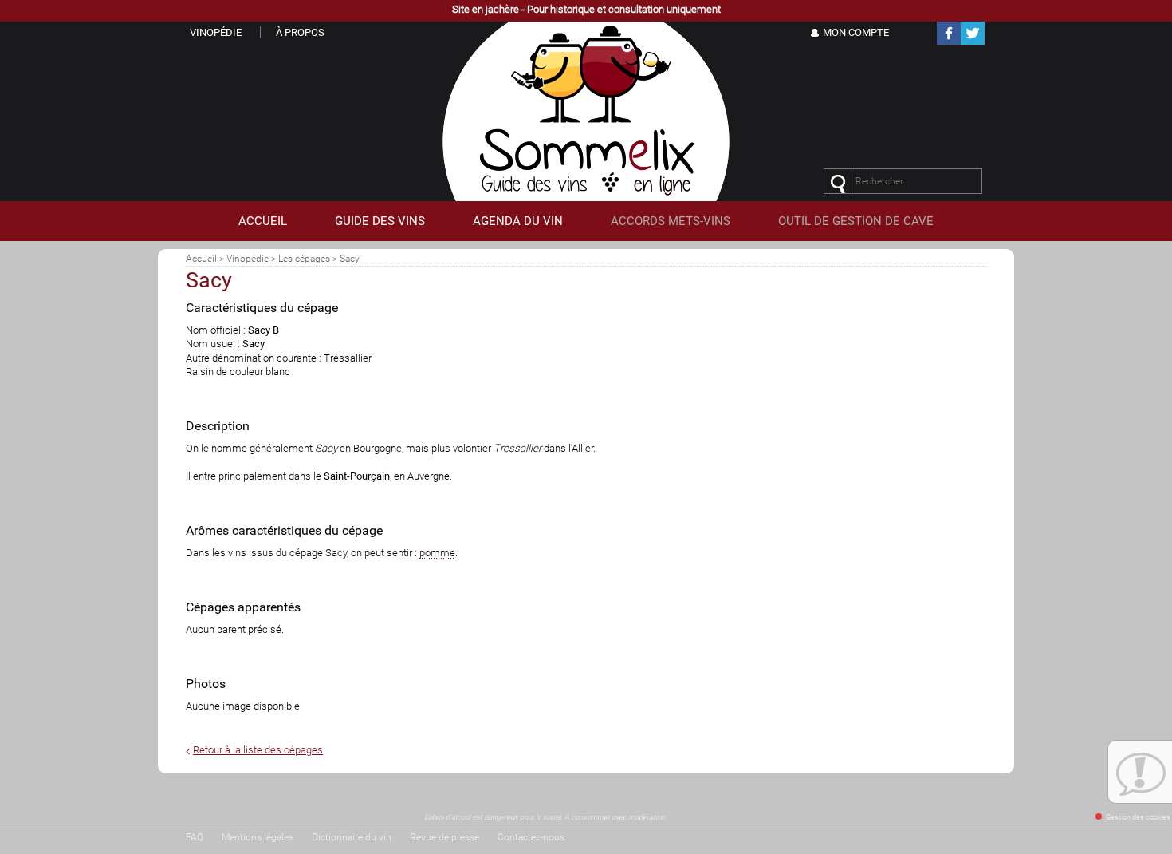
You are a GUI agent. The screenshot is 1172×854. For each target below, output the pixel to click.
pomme (437, 553)
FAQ (194, 837)
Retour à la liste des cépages (258, 750)
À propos (300, 32)
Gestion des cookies (1138, 817)
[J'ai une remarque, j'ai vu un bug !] (1140, 774)
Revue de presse (444, 837)
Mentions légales (257, 837)
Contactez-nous (531, 837)
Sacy (350, 258)
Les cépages (304, 258)
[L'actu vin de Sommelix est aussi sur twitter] (973, 42)
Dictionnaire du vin (351, 837)
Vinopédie (247, 258)
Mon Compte (856, 32)
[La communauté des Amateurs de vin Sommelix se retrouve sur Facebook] (949, 42)
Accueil (201, 258)
